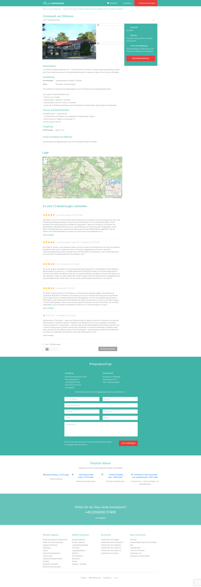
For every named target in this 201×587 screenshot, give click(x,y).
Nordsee (46, 561)
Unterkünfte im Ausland (109, 553)
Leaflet (108, 197)
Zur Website (100, 518)
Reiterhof (75, 553)
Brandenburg (74, 9)
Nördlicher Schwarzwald (52, 567)
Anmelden (127, 3)
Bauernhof (76, 559)
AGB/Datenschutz (95, 578)
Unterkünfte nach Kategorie (111, 545)
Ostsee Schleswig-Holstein (52, 559)
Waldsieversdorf (103, 9)
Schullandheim (77, 556)
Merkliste (113, 3)
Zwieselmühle (135, 548)
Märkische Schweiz (91, 9)
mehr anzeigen (48, 235)
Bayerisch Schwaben (50, 564)
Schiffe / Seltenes (78, 542)
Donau (45, 550)
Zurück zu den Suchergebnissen (51, 9)
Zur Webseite (70, 388)
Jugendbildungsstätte (80, 545)
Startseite (66, 9)
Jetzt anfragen (128, 443)
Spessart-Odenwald (50, 545)
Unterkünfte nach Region (110, 540)
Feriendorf (75, 548)
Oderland (81, 9)
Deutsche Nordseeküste (51, 553)
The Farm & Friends (137, 550)
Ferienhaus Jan (136, 553)
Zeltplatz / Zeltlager (79, 564)
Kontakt (83, 578)
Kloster (74, 561)
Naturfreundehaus (78, 540)
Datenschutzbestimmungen (101, 442)
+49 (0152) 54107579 (73, 385)
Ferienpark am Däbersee (116, 9)
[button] (82, 174)
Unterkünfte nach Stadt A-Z (111, 548)
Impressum (107, 578)
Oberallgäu (47, 548)
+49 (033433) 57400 (72, 382)
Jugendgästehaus (78, 550)
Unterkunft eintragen (147, 3)
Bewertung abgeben (107, 349)
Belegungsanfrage (140, 58)
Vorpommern (48, 556)
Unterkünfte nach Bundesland (112, 542)
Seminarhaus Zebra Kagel (139, 556)
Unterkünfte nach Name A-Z (111, 550)
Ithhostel (133, 540)
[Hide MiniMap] (120, 194)
